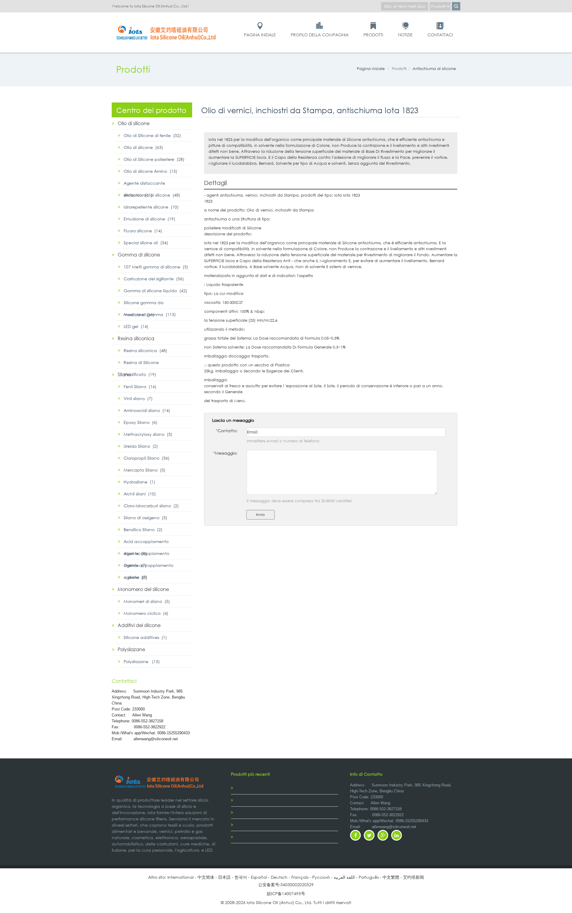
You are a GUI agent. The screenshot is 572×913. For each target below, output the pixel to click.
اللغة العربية (344, 877)
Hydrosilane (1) (139, 482)
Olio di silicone (134, 123)
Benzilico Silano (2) (143, 529)
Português (369, 877)
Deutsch (279, 877)
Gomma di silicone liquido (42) (155, 290)
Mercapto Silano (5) (144, 470)
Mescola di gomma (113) (150, 314)
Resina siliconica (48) (145, 350)
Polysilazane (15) (142, 661)
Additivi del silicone (139, 625)
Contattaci (440, 35)
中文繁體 (391, 877)
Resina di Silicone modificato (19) (141, 364)
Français (299, 877)
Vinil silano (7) (138, 398)
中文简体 (206, 877)
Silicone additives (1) (145, 637)
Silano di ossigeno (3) (145, 517)
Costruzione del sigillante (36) (154, 278)
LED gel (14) (136, 326)
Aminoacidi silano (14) (147, 410)
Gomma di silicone (139, 254)
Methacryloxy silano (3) (148, 434)
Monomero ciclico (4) (146, 613)
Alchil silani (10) (140, 494)
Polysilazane (131, 649)
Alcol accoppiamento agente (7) (146, 554)
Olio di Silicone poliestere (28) (154, 159)
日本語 (224, 877)
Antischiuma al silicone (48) (152, 195)
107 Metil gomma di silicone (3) (156, 267)
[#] (167, 24)
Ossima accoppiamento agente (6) (148, 566)
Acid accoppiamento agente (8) (146, 543)
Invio (260, 514)
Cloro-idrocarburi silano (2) (151, 505)
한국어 (240, 877)
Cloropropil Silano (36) (147, 458)
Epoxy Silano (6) (140, 422)
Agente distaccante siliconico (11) (144, 184)
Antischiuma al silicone (434, 68)
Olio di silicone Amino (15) (150, 171)
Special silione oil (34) (146, 242)
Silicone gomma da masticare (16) (144, 304)
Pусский (321, 877)
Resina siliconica (136, 338)
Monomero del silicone (143, 589)
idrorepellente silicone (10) (151, 207)
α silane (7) (135, 577)
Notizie (405, 35)
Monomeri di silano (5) (147, 601)
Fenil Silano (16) (140, 386)
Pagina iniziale (260, 35)
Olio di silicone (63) (143, 147)
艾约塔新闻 (413, 877)
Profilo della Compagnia (320, 35)
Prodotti (373, 35)
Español (259, 877)
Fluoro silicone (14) (143, 231)
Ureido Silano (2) (141, 446)
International (180, 877)
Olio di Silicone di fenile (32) (152, 135)
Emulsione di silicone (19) (149, 219)
